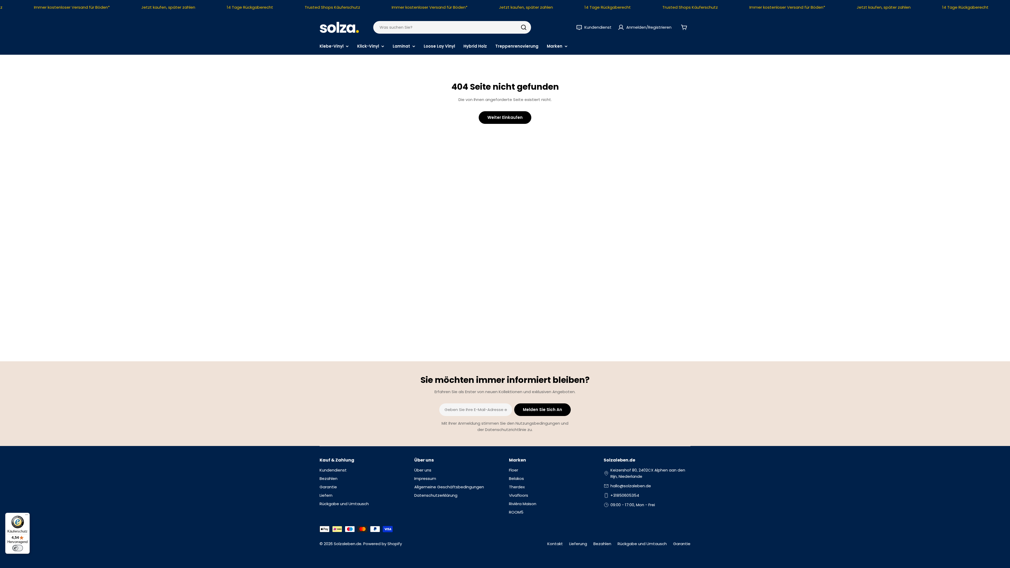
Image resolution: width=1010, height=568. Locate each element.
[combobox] (452, 27)
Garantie (681, 543)
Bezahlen (602, 543)
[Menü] (26, 516)
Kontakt (555, 543)
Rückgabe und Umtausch (642, 543)
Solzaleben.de (347, 543)
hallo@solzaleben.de (630, 486)
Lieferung (578, 543)
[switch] (17, 548)
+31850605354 (624, 495)
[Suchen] (524, 27)
